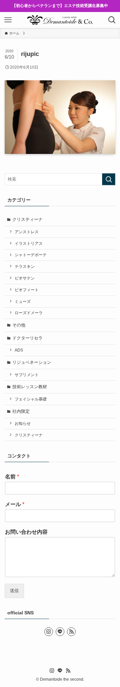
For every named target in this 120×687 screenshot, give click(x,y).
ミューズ (23, 301)
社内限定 (21, 411)
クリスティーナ (27, 219)
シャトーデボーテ (31, 255)
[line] (60, 631)
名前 (12, 476)
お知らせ (23, 423)
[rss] (71, 631)
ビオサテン (25, 278)
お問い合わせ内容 (26, 532)
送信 (14, 590)
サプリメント (27, 374)
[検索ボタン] (112, 20)
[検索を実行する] (108, 179)
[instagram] (48, 631)
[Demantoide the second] (59, 20)
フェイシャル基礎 (31, 399)
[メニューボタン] (8, 20)
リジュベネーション (31, 362)
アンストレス (27, 232)
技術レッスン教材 (29, 386)
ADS (19, 350)
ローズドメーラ (29, 313)
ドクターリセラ (27, 338)
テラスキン (25, 266)
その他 (18, 325)
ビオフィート (27, 290)
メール (14, 504)
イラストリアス (29, 243)
